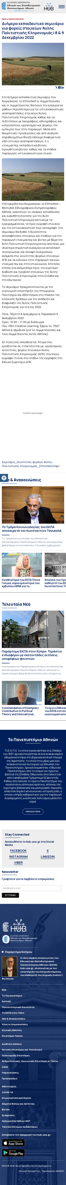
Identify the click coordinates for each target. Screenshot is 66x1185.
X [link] (48, 850)
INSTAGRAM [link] (18, 856)
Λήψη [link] (56, 466)
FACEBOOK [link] (18, 850)
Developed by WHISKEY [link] (53, 1171)
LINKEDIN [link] (48, 856)
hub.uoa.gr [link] (43, 1134)
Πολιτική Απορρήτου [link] (29, 1171)
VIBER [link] (18, 862)
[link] (4, 478)
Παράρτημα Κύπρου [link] (18, 952)
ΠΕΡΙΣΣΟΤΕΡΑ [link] (33, 811)
